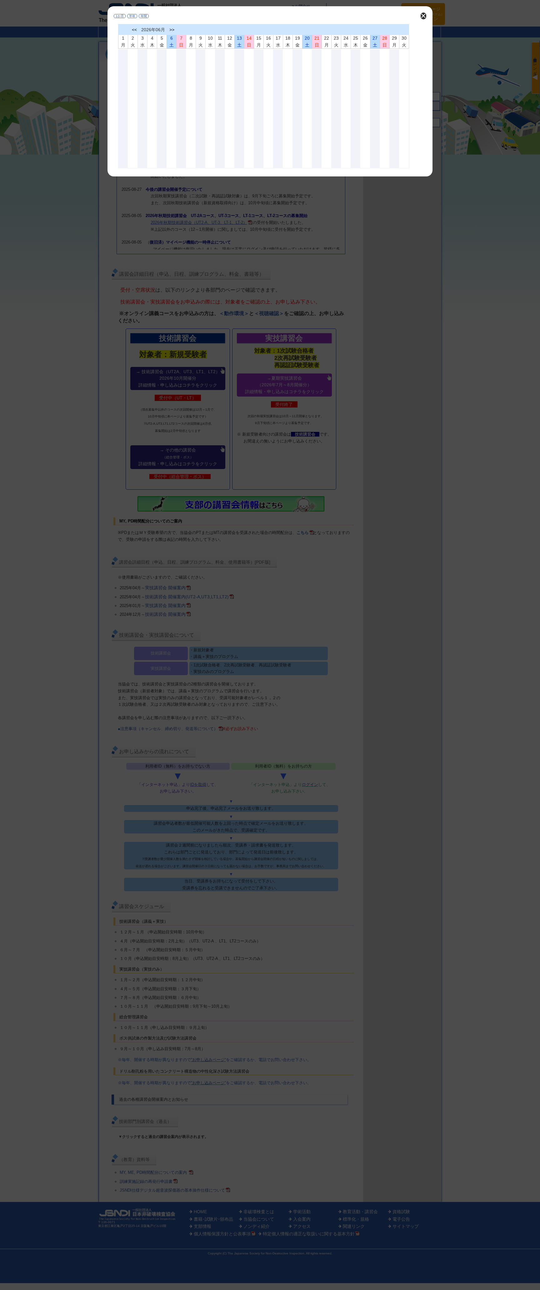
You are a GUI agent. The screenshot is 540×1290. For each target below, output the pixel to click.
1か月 (120, 16)
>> (171, 29)
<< (134, 29)
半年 (132, 16)
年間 (144, 16)
